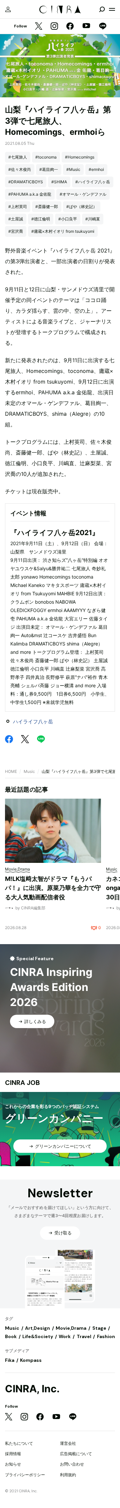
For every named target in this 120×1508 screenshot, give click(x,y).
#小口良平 (67, 218)
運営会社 (68, 1443)
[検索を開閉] (102, 9)
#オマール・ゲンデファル (83, 194)
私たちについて (19, 1443)
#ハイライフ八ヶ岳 (92, 181)
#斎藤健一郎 (46, 206)
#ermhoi (96, 169)
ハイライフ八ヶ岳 (33, 721)
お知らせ (13, 1464)
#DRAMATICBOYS (25, 181)
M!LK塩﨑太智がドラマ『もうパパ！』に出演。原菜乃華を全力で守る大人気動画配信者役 (53, 888)
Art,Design (37, 1328)
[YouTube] (86, 26)
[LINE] (102, 26)
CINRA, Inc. (32, 1389)
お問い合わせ (72, 1464)
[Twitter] (38, 26)
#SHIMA (59, 181)
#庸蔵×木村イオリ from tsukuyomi (62, 231)
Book (11, 1336)
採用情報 (13, 1453)
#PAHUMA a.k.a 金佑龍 (29, 194)
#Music (73, 169)
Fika (9, 1360)
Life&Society (37, 1336)
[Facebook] (70, 26)
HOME (11, 771)
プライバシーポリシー (25, 1474)
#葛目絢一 (48, 169)
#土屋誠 (15, 218)
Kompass (31, 1360)
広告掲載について (76, 1453)
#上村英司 (17, 206)
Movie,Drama (71, 1328)
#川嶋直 (92, 218)
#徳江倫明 (40, 218)
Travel (84, 1336)
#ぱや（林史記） (81, 206)
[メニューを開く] (112, 9)
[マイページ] (8, 9)
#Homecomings (79, 157)
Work (65, 1336)
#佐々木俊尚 (19, 169)
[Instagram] (54, 26)
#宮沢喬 (15, 231)
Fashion (106, 1336)
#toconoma (46, 157)
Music (29, 771)
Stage (99, 1328)
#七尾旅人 (17, 157)
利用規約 (68, 1474)
